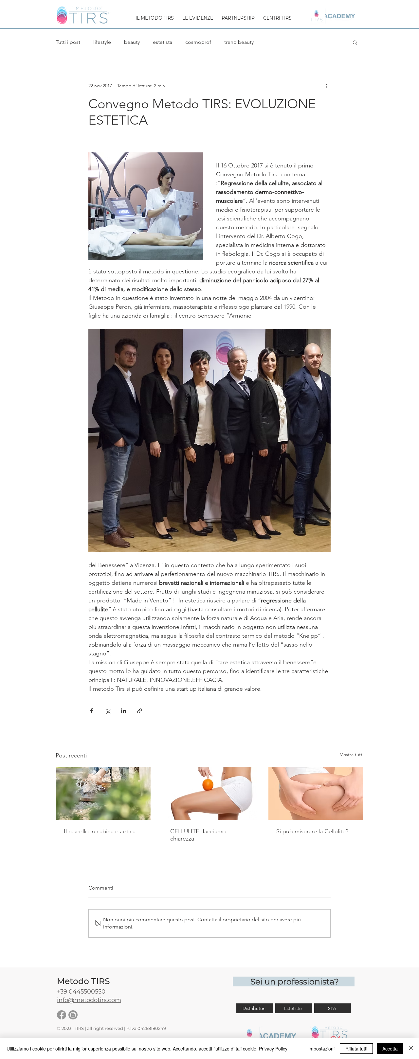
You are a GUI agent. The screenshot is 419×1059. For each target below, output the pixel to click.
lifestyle (102, 42)
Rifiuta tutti (356, 1048)
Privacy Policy (273, 1048)
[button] (154, 15)
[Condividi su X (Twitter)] (107, 711)
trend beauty (239, 42)
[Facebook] (61, 1014)
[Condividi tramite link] (140, 711)
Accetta (390, 1048)
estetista (162, 42)
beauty (132, 42)
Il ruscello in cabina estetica (100, 831)
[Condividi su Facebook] (91, 711)
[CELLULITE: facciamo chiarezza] (209, 793)
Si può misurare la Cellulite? (312, 831)
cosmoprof (198, 42)
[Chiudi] (411, 1048)
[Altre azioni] (327, 86)
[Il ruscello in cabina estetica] (103, 793)
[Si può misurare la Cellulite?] (315, 793)
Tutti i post (68, 42)
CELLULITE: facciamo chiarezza (198, 835)
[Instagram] (73, 1014)
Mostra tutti (351, 754)
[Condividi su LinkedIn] (123, 711)
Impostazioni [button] (321, 1048)
